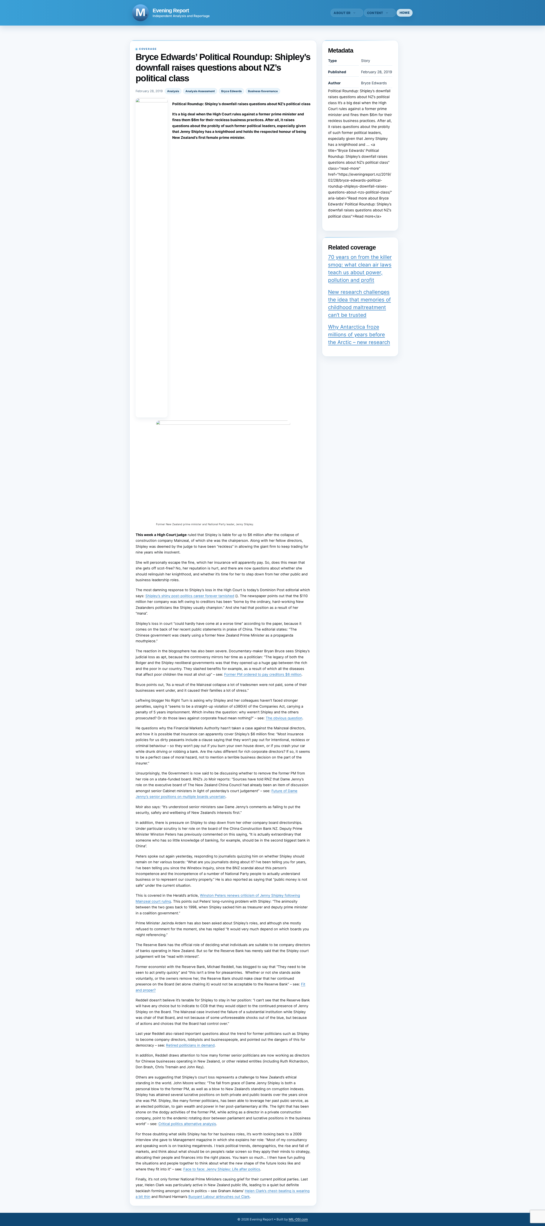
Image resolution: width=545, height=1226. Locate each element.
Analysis (173, 91)
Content (375, 13)
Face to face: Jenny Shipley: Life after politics (221, 1169)
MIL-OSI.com (298, 1219)
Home (405, 13)
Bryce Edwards (231, 91)
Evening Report (171, 10)
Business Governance (263, 91)
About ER (342, 13)
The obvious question (284, 718)
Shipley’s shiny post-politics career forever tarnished (189, 596)
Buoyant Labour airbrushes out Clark (219, 1196)
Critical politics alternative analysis (187, 1124)
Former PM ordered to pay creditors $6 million (262, 674)
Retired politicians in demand (190, 1045)
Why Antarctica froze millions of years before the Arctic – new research (359, 334)
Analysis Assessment (200, 91)
